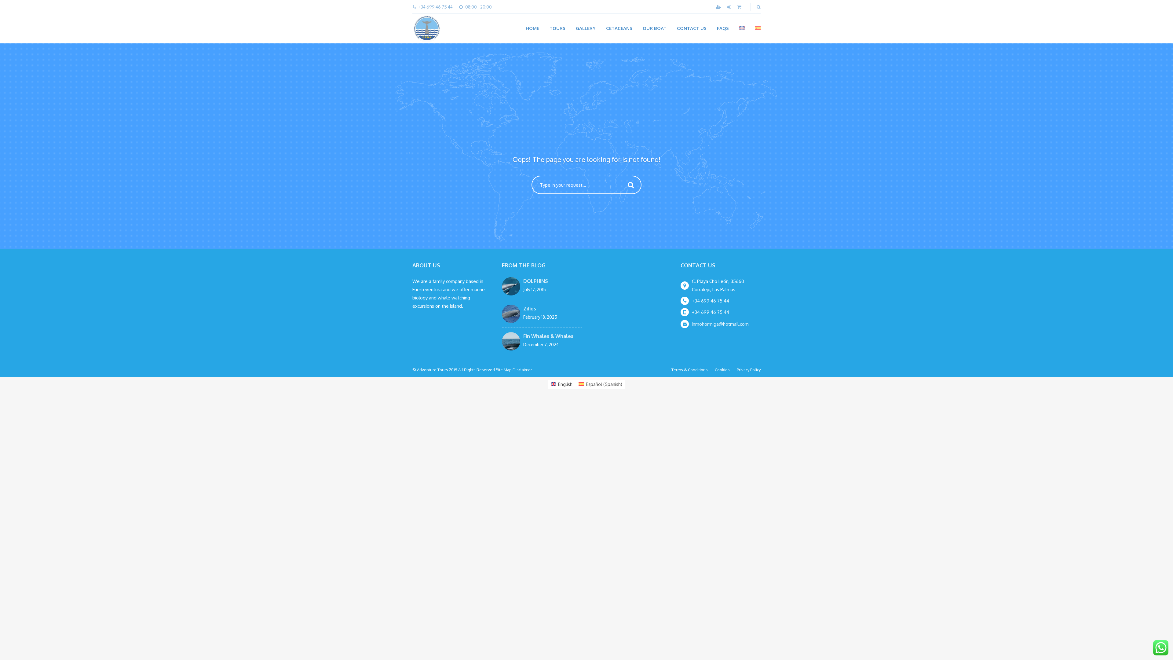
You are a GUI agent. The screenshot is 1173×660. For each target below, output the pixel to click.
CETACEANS (619, 28)
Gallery (586, 28)
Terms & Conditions (689, 369)
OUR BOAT (655, 28)
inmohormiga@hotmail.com (720, 324)
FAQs (723, 28)
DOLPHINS (535, 281)
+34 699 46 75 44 (710, 301)
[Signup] (719, 6)
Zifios (529, 309)
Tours (557, 28)
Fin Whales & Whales (548, 336)
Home (532, 28)
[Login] (730, 6)
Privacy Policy (749, 369)
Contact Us (692, 28)
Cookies (722, 369)
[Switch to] (742, 28)
